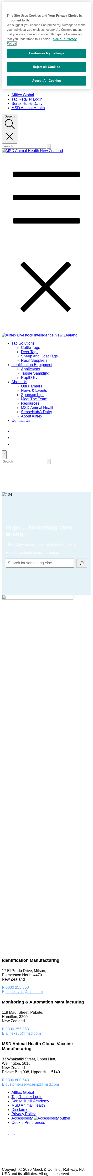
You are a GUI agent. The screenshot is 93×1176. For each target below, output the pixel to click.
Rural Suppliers (34, 360)
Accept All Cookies (46, 80)
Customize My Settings (46, 53)
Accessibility (22, 1118)
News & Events (34, 390)
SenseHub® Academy (30, 1101)
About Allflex (31, 416)
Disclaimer (20, 1110)
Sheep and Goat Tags (39, 356)
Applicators (30, 369)
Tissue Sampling (35, 373)
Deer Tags (29, 352)
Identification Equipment (31, 365)
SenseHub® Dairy (26, 104)
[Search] (81, 563)
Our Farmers (31, 386)
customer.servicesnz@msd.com (32, 1084)
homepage (52, 552)
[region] (46, 45)
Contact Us (20, 420)
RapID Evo (30, 378)
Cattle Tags (30, 348)
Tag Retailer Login (26, 99)
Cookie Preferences (28, 1122)
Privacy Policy (23, 1114)
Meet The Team (34, 399)
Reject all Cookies (46, 67)
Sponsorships (32, 395)
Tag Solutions (23, 343)
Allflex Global (22, 95)
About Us (19, 382)
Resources (30, 403)
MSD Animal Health (28, 108)
